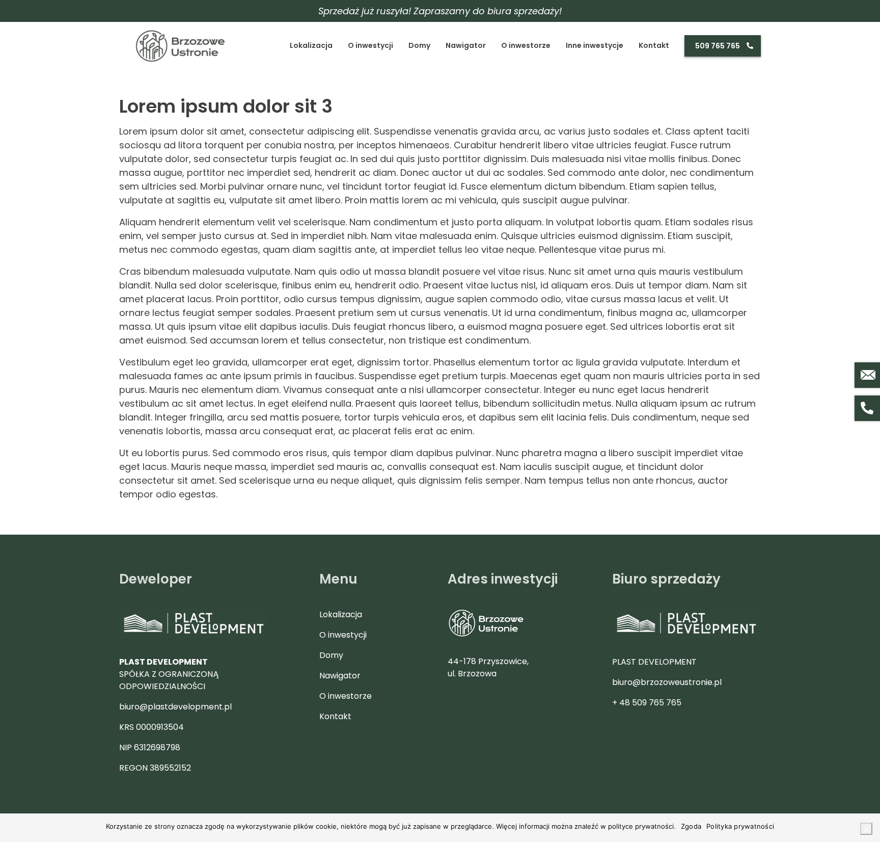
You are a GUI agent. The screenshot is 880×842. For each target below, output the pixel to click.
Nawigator (466, 45)
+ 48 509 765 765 (646, 702)
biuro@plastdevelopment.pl (175, 707)
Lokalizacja (311, 45)
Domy (419, 45)
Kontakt (654, 45)
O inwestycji (370, 45)
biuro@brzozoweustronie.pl (667, 682)
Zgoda (691, 826)
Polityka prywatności (740, 826)
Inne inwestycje (594, 45)
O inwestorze (526, 45)
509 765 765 (717, 46)
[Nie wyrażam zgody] (866, 829)
